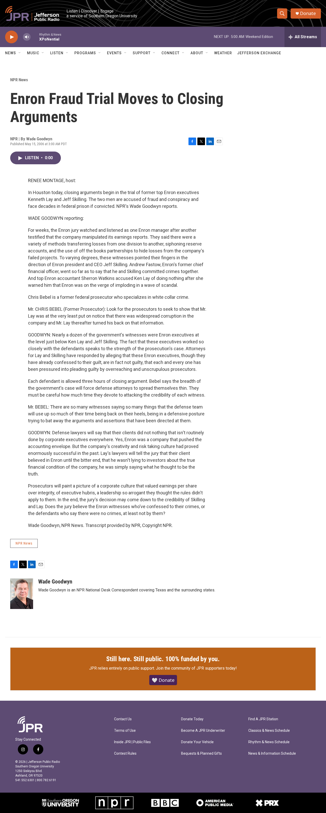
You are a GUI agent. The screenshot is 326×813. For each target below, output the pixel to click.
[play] (11, 37)
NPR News (19, 79)
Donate (308, 13)
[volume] (26, 37)
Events (114, 53)
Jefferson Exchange (259, 53)
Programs (85, 53)
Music (33, 53)
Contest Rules (125, 753)
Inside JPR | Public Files (132, 742)
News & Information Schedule (272, 753)
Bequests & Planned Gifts (201, 753)
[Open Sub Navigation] (20, 53)
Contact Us (123, 719)
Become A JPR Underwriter (203, 731)
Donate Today (192, 719)
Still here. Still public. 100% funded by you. (163, 659)
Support (142, 53)
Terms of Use (125, 731)
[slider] (35, 36)
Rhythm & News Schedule (269, 742)
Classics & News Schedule (269, 731)
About (197, 53)
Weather (223, 53)
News (10, 53)
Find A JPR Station (263, 719)
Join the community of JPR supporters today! (196, 668)
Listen (56, 53)
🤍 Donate (163, 680)
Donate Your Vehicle (197, 742)
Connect (170, 53)
